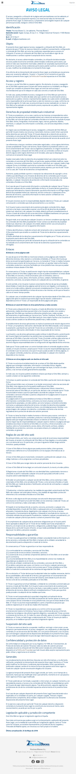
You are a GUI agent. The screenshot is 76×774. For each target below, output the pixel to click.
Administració (29, 768)
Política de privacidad (19, 766)
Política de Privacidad (38, 76)
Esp (71, 3)
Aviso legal (29, 766)
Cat (74, 3)
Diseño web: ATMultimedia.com (42, 768)
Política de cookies (38, 766)
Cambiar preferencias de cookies (53, 766)
